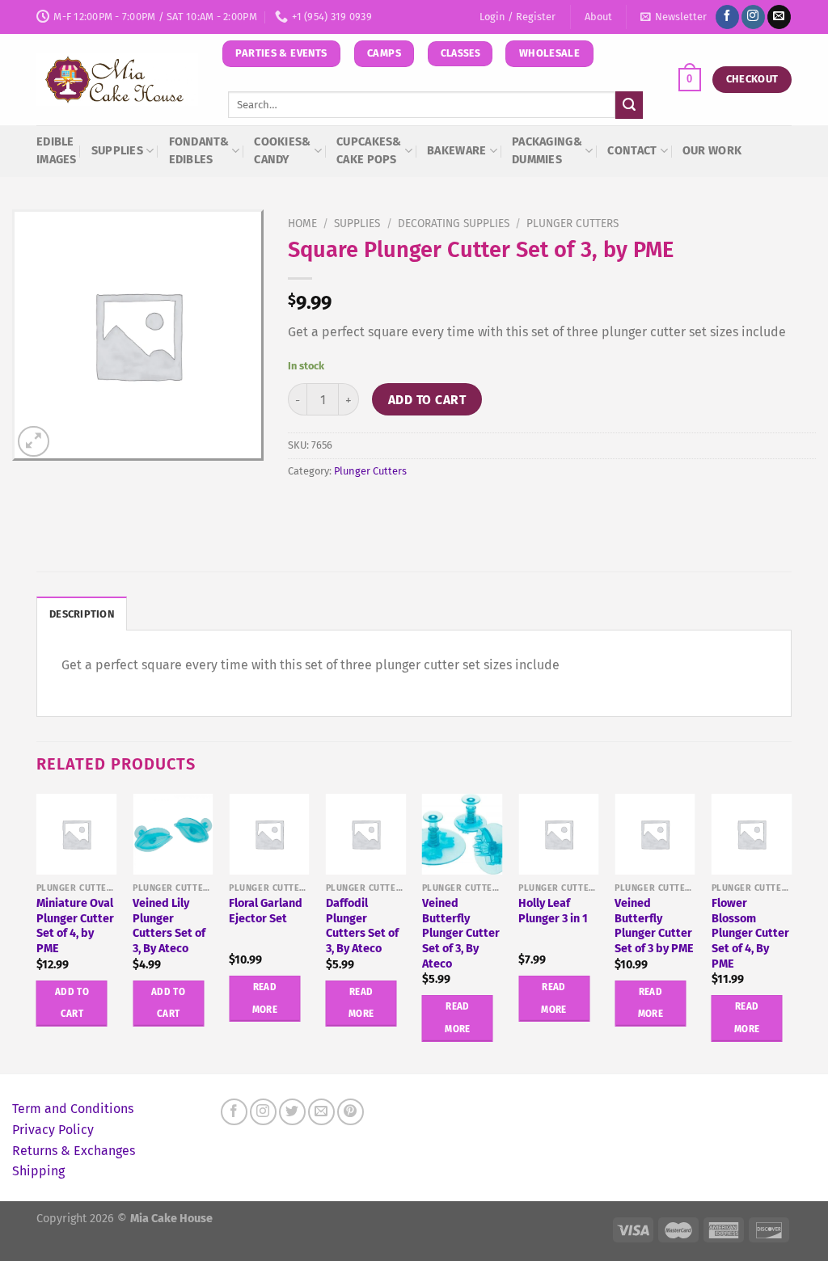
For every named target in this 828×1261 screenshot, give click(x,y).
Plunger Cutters (572, 223)
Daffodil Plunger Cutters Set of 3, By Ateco (362, 925)
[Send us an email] (779, 17)
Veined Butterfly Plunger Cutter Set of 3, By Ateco (461, 933)
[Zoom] (33, 442)
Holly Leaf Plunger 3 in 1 (553, 911)
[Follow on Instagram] (753, 17)
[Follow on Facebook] (727, 17)
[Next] (791, 932)
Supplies (117, 151)
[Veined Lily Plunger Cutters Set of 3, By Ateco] (173, 834)
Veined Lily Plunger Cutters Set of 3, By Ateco (169, 925)
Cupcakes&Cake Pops (369, 151)
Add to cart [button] (72, 1003)
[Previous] (37, 932)
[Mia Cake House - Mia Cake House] (117, 80)
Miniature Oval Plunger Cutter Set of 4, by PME (75, 925)
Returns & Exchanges (73, 1150)
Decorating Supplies (453, 223)
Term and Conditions (72, 1108)
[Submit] (629, 105)
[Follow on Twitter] (292, 1112)
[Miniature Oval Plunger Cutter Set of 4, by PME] (76, 834)
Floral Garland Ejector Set (265, 911)
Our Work (711, 151)
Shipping (38, 1171)
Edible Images (56, 151)
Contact (632, 151)
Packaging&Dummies (547, 151)
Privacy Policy (53, 1129)
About (598, 17)
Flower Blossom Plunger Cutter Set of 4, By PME (750, 933)
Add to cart (427, 399)
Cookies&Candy (282, 151)
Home (302, 223)
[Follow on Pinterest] (350, 1112)
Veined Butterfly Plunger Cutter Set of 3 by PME (654, 925)
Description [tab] (81, 614)
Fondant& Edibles (199, 151)
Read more (264, 998)
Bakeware (456, 151)
